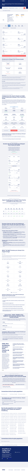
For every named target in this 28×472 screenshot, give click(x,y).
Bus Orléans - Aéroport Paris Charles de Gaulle (7, 422)
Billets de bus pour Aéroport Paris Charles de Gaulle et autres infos (7, 404)
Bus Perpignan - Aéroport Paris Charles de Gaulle (7, 416)
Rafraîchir (13, 153)
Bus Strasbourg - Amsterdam (5, 434)
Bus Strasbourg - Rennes (21, 431)
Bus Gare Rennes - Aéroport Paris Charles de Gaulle (16, 419)
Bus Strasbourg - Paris (4, 394)
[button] (16, 8)
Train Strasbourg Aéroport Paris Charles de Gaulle (7, 402)
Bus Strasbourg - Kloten (13, 434)
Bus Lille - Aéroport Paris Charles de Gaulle (6, 414)
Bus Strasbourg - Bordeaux (13, 431)
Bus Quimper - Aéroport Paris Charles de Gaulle (16, 416)
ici (20, 195)
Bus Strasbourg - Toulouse (4, 431)
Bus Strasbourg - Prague (13, 428)
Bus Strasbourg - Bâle (4, 428)
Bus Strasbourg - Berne (21, 428)
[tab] (6, 28)
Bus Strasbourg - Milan (13, 425)
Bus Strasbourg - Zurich (21, 425)
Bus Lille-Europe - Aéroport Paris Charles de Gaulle (16, 422)
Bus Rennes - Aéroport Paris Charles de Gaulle (16, 413)
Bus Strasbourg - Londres (4, 425)
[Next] (25, 25)
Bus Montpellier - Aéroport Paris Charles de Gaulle (16, 414)
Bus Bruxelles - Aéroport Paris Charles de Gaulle (7, 413)
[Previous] (3, 208)
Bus (5, 444)
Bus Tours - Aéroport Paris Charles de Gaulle (7, 419)
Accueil (3, 444)
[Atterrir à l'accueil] (3, 470)
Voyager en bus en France (10, 444)
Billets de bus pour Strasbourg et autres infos (19, 402)
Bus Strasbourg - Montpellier (13, 394)
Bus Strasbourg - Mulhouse (21, 394)
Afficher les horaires (8, 73)
